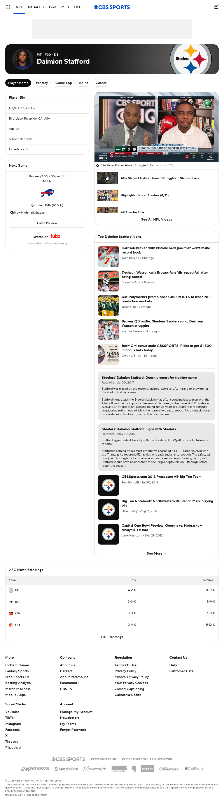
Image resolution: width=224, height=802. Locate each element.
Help (173, 665)
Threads (11, 741)
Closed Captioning (129, 684)
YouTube (12, 712)
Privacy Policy (125, 671)
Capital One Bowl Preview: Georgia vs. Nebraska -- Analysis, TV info (162, 527)
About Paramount (74, 677)
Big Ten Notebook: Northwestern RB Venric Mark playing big (167, 503)
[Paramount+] (94, 768)
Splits (83, 83)
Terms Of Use (125, 665)
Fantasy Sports (17, 671)
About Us (67, 665)
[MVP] (147, 767)
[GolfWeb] (194, 769)
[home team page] (47, 193)
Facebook (13, 730)
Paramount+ (69, 683)
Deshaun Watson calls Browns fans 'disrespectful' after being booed (165, 274)
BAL (18, 602)
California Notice (128, 691)
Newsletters (69, 718)
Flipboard (13, 747)
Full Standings (112, 637)
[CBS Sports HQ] (103, 759)
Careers (66, 671)
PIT (17, 590)
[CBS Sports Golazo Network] (147, 759)
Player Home (18, 83)
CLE (18, 625)
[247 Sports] (35, 768)
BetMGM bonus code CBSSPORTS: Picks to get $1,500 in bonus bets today (167, 348)
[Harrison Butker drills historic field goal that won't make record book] (108, 256)
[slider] (156, 149)
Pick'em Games (17, 665)
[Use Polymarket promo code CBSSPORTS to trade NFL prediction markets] (108, 305)
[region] (156, 127)
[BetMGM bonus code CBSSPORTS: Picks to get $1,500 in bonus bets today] (108, 354)
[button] (8, 7)
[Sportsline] (66, 768)
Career (101, 83)
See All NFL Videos (156, 219)
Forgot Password (73, 730)
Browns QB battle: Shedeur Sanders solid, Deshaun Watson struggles (162, 323)
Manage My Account (76, 712)
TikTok (10, 718)
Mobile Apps (15, 695)
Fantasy (42, 83)
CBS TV (66, 689)
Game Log (63, 83)
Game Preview (47, 223)
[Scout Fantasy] (169, 768)
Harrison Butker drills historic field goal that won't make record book (166, 250)
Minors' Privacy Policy (132, 677)
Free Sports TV (17, 677)
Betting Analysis (18, 683)
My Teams (68, 724)
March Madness (17, 689)
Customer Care (181, 671)
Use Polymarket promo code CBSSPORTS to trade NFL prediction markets (166, 299)
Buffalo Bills (42, 205)
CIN (18, 613)
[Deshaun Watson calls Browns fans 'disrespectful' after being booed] (108, 281)
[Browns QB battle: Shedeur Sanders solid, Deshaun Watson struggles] (108, 329)
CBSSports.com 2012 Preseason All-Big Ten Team (161, 477)
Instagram (13, 724)
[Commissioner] (124, 767)
